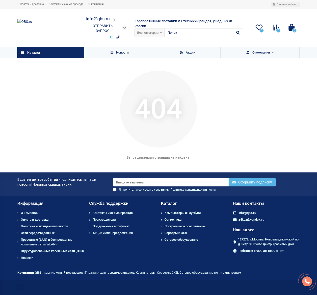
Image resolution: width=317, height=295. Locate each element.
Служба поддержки (109, 203)
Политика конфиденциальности (44, 226)
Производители (104, 219)
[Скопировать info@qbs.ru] (113, 19)
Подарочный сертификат (111, 226)
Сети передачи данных (38, 233)
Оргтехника (173, 219)
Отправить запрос (103, 28)
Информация (30, 203)
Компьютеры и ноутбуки (182, 213)
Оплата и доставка (32, 4)
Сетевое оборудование (181, 239)
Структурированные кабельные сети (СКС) (52, 251)
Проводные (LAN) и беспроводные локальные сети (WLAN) (46, 242)
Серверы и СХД (175, 233)
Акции (190, 52)
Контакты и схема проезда (66, 4)
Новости (122, 52)
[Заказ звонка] (307, 281)
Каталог (169, 203)
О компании (96, 4)
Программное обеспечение (184, 226)
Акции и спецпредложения (113, 233)
